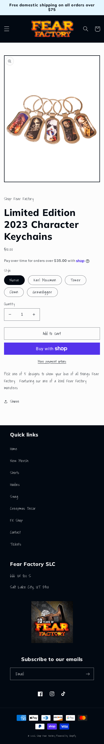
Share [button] (14, 401)
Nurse (14, 280)
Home (13, 449)
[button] (6, 29)
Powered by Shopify (66, 736)
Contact (15, 532)
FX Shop (16, 520)
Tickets (15, 544)
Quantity (9, 304)
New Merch (19, 461)
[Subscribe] (88, 674)
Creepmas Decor (23, 508)
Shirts (14, 473)
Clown (14, 292)
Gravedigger (43, 292)
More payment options (52, 361)
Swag (14, 496)
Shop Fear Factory (46, 736)
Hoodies (15, 484)
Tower (75, 280)
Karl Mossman (45, 280)
